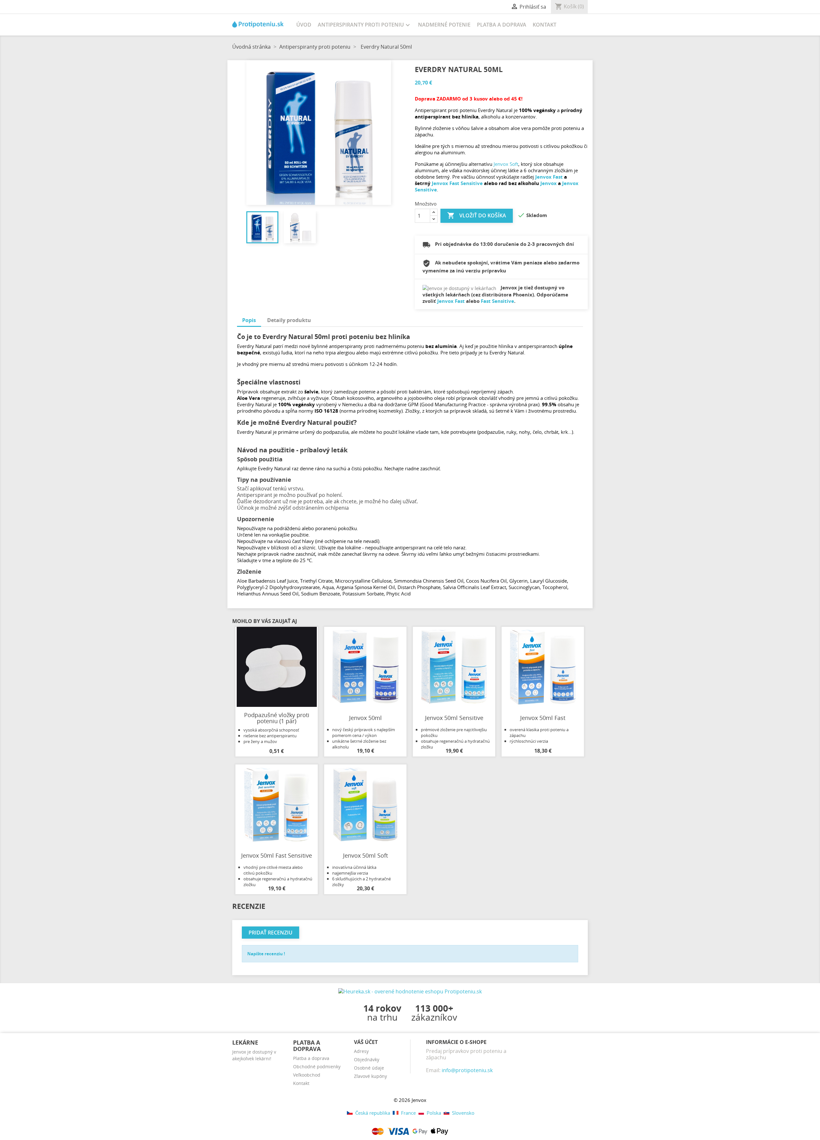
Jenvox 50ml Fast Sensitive (276, 855)
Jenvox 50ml (365, 718)
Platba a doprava (501, 24)
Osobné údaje (369, 1068)
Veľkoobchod (306, 1075)
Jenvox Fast (549, 177)
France (408, 1113)
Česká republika (372, 1113)
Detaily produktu (289, 320)
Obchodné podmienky (316, 1066)
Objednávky (366, 1059)
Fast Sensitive (497, 301)
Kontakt (544, 24)
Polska (433, 1113)
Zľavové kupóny (370, 1076)
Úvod (303, 24)
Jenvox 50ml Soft (365, 855)
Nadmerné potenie (444, 24)
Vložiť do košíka (476, 215)
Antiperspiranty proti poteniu (365, 25)
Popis (249, 320)
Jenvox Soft (506, 164)
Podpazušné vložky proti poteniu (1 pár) (276, 718)
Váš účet (366, 1042)
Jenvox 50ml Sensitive (454, 718)
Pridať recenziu (270, 932)
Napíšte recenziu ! (266, 954)
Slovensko (462, 1113)
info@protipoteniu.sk (467, 1070)
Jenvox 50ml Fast (542, 718)
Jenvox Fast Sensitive (457, 183)
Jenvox (548, 183)
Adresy (361, 1051)
